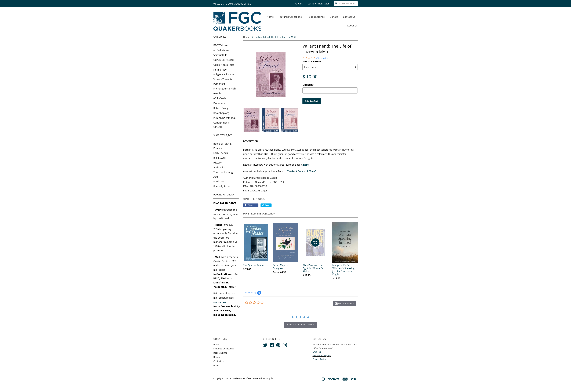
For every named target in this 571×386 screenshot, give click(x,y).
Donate (334, 16)
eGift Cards (219, 98)
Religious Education (224, 74)
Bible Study (219, 157)
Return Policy (220, 108)
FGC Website (220, 45)
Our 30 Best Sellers (223, 60)
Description (250, 141)
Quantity (307, 85)
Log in (311, 3)
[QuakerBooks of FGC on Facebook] (271, 344)
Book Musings (317, 16)
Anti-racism (219, 167)
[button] (344, 303)
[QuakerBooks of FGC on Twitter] (265, 344)
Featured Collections (290, 16)
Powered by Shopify (263, 378)
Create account (322, 3)
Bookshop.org (221, 113)
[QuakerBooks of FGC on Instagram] (285, 344)
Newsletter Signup (322, 355)
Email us (317, 351)
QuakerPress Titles (223, 64)
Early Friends (220, 153)
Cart (300, 3)
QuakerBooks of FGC (242, 378)
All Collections (221, 50)
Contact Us (349, 16)
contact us (219, 302)
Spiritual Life (220, 55)
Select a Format (311, 61)
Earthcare (218, 181)
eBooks (217, 93)
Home (270, 16)
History (217, 162)
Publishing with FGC (224, 118)
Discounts (219, 103)
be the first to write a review (300, 324)
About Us (352, 25)
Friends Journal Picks (225, 88)
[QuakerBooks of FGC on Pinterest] (278, 344)
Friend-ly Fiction (222, 186)
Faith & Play (219, 69)
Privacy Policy (319, 359)
